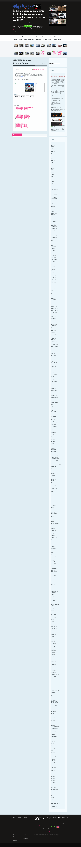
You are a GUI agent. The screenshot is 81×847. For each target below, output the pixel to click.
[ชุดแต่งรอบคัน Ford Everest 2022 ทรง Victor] (38, 46)
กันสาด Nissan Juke (19, 119)
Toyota (52, 634)
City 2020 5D (53, 259)
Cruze (52, 202)
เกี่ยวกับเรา (61, 36)
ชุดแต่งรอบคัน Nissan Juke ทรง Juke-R (22, 108)
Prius (52, 722)
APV (52, 610)
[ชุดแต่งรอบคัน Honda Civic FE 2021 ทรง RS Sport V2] (27, 53)
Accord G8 (53, 235)
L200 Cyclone (54, 443)
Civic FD (52, 285)
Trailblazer (53, 213)
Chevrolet (53, 189)
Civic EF (52, 270)
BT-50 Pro (53, 369)
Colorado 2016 (54, 198)
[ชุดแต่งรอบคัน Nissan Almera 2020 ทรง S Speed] (59, 46)
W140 (52, 155)
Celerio (52, 617)
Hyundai (53, 324)
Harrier (52, 711)
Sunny (52, 532)
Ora (52, 552)
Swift (52, 624)
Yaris (52, 772)
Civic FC (52, 281)
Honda (52, 224)
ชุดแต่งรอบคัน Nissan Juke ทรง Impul (22, 114)
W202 (52, 160)
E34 (52, 172)
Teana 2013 (53, 540)
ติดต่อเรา (15, 39)
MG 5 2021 (53, 411)
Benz (52, 145)
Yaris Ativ (53, 787)
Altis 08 (52, 652)
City (52, 245)
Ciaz (52, 619)
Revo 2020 (53, 731)
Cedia (52, 429)
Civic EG (52, 272)
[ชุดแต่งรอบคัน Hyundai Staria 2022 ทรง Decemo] (54, 46)
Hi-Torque (53, 643)
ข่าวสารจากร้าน (54, 803)
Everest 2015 (53, 563)
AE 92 (52, 641)
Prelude (52, 318)
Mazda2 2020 (54, 402)
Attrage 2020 (53, 426)
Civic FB (52, 279)
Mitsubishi (53, 419)
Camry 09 (53, 672)
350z (52, 482)
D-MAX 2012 (54, 341)
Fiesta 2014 (53, 571)
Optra (52, 206)
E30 (52, 169)
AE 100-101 (53, 636)
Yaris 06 (52, 774)
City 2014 (53, 252)
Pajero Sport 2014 (54, 458)
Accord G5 (53, 228)
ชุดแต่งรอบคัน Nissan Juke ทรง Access (22, 115)
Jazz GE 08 (53, 306)
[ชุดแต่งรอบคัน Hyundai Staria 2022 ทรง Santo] (16, 53)
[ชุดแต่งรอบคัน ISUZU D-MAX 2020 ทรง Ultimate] (48, 53)
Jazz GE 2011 (53, 308)
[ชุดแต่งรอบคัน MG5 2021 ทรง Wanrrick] (59, 52)
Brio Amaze (53, 243)
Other (52, 554)
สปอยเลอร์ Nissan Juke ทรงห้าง (21, 126)
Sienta (52, 734)
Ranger (52, 579)
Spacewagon (54, 466)
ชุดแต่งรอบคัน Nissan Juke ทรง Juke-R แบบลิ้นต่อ (24, 107)
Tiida (52, 546)
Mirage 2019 (53, 451)
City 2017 (53, 255)
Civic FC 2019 (53, 282)
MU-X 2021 (53, 358)
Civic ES (52, 277)
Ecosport (53, 561)
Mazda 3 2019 (54, 397)
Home (15, 36)
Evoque (52, 605)
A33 (51, 499)
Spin (52, 211)
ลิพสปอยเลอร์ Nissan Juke (20, 123)
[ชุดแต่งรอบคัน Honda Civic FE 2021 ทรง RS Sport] (32, 53)
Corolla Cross (54, 695)
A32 (51, 497)
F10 (52, 183)
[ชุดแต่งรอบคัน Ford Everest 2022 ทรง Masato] (32, 46)
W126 (52, 153)
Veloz (52, 750)
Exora (52, 585)
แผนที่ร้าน (20, 39)
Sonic (52, 208)
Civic (52, 269)
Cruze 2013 (53, 203)
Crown (52, 698)
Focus (52, 574)
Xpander (53, 475)
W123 (52, 148)
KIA (52, 361)
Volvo (52, 794)
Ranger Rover (54, 604)
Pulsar (52, 525)
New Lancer (53, 455)
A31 (51, 495)
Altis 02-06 (53, 650)
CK (51, 434)
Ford (52, 560)
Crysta (52, 717)
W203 (52, 162)
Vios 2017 (53, 767)
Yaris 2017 (53, 782)
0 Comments (17, 134)
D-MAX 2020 (54, 346)
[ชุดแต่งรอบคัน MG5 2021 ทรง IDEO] (54, 52)
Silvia (52, 528)
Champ (52, 432)
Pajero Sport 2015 (55, 464)
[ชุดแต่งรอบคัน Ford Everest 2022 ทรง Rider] (21, 46)
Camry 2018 (53, 678)
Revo (52, 725)
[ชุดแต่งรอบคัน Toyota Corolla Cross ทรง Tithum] (65, 46)
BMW (52, 168)
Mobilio (52, 316)
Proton (52, 584)
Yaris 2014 (53, 780)
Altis (52, 649)
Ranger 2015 (53, 580)
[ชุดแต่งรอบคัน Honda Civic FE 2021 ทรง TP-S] (21, 53)
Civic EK (52, 275)
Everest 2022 (53, 568)
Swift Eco (53, 628)
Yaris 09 (52, 776)
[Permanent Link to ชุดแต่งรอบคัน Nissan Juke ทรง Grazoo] (39, 69)
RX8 (52, 406)
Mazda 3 (53, 388)
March (52, 512)
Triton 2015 (53, 473)
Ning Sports (45, 63)
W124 (52, 151)
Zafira (52, 218)
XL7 (52, 630)
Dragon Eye (53, 348)
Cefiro (52, 494)
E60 (52, 179)
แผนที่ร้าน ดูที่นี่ (33, 31)
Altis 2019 (53, 661)
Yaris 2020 (53, 784)
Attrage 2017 (53, 424)
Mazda (52, 366)
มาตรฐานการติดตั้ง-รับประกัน (29, 39)
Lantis (52, 383)
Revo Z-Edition (54, 728)
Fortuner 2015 (54, 701)
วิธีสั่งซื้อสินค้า (44, 36)
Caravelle (53, 592)
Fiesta (52, 570)
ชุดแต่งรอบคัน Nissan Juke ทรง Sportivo (23, 118)
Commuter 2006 (54, 687)
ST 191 (52, 743)
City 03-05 (53, 246)
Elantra (52, 325)
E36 (52, 174)
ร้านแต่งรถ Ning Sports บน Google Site (45, 831)
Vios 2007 (53, 762)
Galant (52, 441)
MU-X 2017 (53, 355)
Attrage (52, 421)
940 (51, 797)
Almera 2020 (53, 488)
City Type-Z (53, 263)
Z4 (51, 186)
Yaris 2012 (53, 778)
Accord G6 (53, 230)
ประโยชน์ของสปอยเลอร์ (47, 39)
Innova (52, 716)
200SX (52, 480)
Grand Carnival (54, 362)
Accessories (54, 143)
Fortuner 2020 (54, 705)
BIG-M (52, 491)
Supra (52, 745)
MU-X (52, 353)
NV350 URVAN (54, 523)
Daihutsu (53, 556)
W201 (52, 158)
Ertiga (52, 621)
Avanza (52, 664)
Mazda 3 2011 (54, 390)
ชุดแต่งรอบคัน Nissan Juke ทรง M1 (22, 110)
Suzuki (52, 609)
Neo (52, 587)
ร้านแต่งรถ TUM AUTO (55, 831)
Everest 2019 (53, 566)
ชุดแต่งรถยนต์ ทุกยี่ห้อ (21, 36)
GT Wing (53, 221)
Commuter (53, 686)
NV (51, 521)
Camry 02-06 (53, 667)
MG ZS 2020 (53, 416)
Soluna (52, 738)
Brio (52, 240)
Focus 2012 (53, 575)
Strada (52, 468)
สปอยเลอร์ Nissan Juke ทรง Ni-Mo (21, 124)
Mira (52, 557)
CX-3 (52, 372)
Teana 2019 (53, 543)
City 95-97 (53, 261)
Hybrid (52, 681)
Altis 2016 (53, 658)
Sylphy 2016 (54, 537)
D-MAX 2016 (54, 344)
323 (51, 367)
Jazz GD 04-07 (54, 303)
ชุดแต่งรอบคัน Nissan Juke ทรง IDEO (22, 117)
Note (52, 519)
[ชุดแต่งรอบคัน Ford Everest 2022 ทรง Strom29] (27, 46)
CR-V (52, 293)
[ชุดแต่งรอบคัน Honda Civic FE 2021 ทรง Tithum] (38, 53)
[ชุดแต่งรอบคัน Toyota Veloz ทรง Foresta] (16, 46)
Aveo (52, 190)
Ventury (52, 752)
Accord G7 (53, 232)
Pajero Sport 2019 (54, 460)
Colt (52, 436)
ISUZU (52, 338)
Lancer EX (53, 446)
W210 (52, 165)
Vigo (52, 755)
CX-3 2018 (53, 374)
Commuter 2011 (54, 690)
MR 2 (52, 720)
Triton (52, 471)
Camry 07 (53, 670)
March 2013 (53, 513)
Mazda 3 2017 (54, 395)
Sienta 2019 (53, 736)
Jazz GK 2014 (54, 310)
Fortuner (53, 700)
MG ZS (52, 413)
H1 (51, 327)
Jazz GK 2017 (54, 312)
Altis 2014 (53, 656)
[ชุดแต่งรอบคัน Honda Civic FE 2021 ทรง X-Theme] (43, 51)
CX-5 (52, 379)
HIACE (52, 713)
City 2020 (53, 257)
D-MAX (52, 339)
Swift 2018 (53, 626)
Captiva (52, 193)
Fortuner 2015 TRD (54, 702)
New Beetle (53, 596)
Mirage (52, 448)
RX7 (52, 404)
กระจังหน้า (53, 600)
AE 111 (52, 638)
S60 (52, 799)
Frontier (53, 505)
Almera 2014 (53, 486)
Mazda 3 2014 (54, 393)
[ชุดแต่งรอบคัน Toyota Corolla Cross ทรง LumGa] (65, 53)
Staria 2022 (53, 334)
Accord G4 (53, 226)
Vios (52, 759)
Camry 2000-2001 (54, 674)
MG (52, 410)
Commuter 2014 (54, 692)
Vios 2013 (53, 765)
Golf (52, 594)
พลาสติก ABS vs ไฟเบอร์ (53, 36)
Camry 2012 (53, 676)
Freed (52, 296)
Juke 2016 (53, 509)
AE (51, 635)
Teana (52, 539)
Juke (52, 507)
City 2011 (53, 250)
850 (51, 795)
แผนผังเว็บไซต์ (38, 39)
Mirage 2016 (53, 449)
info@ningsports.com (33, 22)
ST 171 (52, 741)
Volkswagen (53, 591)
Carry (52, 612)
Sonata (52, 332)
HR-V (52, 298)
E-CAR (52, 439)
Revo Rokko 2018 (54, 726)
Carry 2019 (53, 614)
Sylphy (52, 535)
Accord (52, 225)
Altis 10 (52, 654)
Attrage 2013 (53, 422)
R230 (52, 146)
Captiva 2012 (53, 194)
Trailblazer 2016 (54, 214)
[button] (19, 87)
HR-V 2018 (53, 299)
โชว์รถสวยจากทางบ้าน (57, 39)
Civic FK (52, 290)
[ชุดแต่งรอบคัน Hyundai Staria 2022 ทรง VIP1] (43, 46)
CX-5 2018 (53, 381)
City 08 (52, 248)
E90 (52, 181)
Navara (52, 516)
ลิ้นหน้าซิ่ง (53, 806)
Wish (52, 770)
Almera (52, 485)
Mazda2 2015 (54, 399)
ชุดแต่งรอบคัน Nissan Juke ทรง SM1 (22, 113)
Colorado (53, 197)
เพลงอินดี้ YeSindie (42, 832)
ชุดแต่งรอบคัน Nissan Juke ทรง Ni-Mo (22, 109)
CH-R (52, 684)
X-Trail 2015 (53, 548)
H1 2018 (53, 330)
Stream (52, 320)
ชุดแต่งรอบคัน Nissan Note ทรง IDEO (22, 127)
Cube (52, 502)
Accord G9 (53, 237)
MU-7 (52, 351)
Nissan (52, 479)
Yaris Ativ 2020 (54, 789)
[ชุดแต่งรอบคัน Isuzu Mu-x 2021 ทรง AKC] (48, 46)
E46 (52, 176)
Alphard (53, 646)
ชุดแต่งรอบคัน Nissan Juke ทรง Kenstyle (23, 116)
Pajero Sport (54, 457)
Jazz (52, 302)
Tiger (52, 748)
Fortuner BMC (54, 708)
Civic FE (52, 288)
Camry (52, 666)
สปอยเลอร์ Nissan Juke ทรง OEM (21, 122)
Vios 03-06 (53, 760)
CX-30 (52, 376)
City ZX (52, 266)
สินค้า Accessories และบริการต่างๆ (34, 36)
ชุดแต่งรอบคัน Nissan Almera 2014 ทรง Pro (23, 128)
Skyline (52, 530)
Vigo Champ (53, 756)
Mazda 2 (53, 386)
